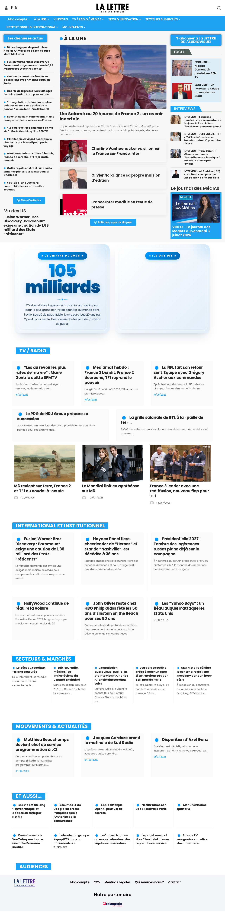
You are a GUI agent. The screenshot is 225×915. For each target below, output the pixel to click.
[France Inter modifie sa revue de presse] (73, 204)
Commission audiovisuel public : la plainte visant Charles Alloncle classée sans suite (111, 676)
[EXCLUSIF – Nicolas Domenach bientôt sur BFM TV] (182, 68)
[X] (16, 7)
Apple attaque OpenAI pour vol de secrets (109, 809)
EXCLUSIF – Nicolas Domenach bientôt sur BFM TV (206, 69)
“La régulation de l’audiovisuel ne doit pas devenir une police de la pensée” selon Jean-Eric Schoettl (28, 105)
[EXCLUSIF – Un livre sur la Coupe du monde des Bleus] (182, 91)
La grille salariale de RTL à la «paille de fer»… (162, 420)
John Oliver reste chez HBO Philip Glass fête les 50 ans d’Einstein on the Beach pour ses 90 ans (111, 611)
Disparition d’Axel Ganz (185, 739)
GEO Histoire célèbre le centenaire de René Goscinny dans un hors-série (194, 674)
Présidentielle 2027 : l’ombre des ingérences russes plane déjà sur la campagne (177, 546)
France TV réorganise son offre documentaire (192, 839)
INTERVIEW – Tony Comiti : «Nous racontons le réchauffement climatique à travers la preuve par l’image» (202, 157)
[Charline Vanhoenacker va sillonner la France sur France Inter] (73, 151)
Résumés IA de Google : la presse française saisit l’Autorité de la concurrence (67, 813)
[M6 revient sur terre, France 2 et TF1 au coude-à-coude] (44, 463)
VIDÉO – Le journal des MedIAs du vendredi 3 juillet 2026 (191, 231)
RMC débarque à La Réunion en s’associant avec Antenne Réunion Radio (27, 80)
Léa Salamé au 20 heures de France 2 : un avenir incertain (111, 116)
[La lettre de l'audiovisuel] (112, 8)
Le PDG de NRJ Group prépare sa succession (52, 416)
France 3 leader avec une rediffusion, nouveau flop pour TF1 (179, 491)
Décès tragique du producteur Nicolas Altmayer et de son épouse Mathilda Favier (27, 50)
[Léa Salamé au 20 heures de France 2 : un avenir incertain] (113, 77)
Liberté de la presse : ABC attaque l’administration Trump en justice (28, 92)
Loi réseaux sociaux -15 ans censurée (28, 670)
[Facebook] (12, 7)
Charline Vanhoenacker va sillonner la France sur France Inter (125, 151)
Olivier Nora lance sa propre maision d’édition (125, 178)
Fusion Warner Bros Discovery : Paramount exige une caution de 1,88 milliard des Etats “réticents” (28, 65)
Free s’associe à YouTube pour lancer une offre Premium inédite (27, 841)
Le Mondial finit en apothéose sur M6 (110, 488)
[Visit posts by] (16, 498)
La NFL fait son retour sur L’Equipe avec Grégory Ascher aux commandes (179, 372)
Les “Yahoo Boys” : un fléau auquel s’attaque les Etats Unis (179, 608)
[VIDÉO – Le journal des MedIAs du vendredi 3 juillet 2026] (196, 208)
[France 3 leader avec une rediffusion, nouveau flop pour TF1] (180, 463)
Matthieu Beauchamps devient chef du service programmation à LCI (42, 744)
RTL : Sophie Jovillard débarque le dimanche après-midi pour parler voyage (28, 142)
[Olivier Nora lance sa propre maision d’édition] (73, 178)
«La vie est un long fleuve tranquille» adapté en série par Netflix (28, 811)
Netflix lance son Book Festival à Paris (151, 807)
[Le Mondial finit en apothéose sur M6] (112, 463)
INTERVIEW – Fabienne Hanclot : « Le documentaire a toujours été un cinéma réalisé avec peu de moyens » (202, 121)
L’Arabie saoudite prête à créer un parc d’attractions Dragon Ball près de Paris (152, 674)
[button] (6, 8)
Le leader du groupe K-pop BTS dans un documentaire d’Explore (71, 841)
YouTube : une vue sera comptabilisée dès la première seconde (24, 186)
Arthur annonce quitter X (192, 807)
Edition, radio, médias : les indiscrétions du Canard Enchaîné (66, 674)
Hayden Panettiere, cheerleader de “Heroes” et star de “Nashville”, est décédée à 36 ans (111, 546)
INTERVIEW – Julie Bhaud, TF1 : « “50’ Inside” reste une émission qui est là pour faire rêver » (202, 138)
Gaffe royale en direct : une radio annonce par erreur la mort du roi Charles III (28, 171)
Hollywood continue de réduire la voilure (42, 606)
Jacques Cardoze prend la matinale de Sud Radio (112, 740)
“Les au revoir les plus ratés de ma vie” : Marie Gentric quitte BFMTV (28, 129)
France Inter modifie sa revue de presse (122, 204)
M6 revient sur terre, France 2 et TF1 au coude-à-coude (42, 488)
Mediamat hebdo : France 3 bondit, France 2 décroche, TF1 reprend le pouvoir (29, 157)
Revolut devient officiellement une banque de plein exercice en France (29, 118)
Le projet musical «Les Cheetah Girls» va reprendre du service (152, 839)
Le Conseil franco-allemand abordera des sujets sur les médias (112, 839)
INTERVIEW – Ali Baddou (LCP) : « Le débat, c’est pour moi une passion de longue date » (202, 174)
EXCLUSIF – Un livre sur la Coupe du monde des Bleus (207, 90)
